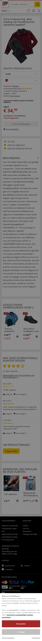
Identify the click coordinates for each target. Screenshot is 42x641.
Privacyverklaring (8, 638)
